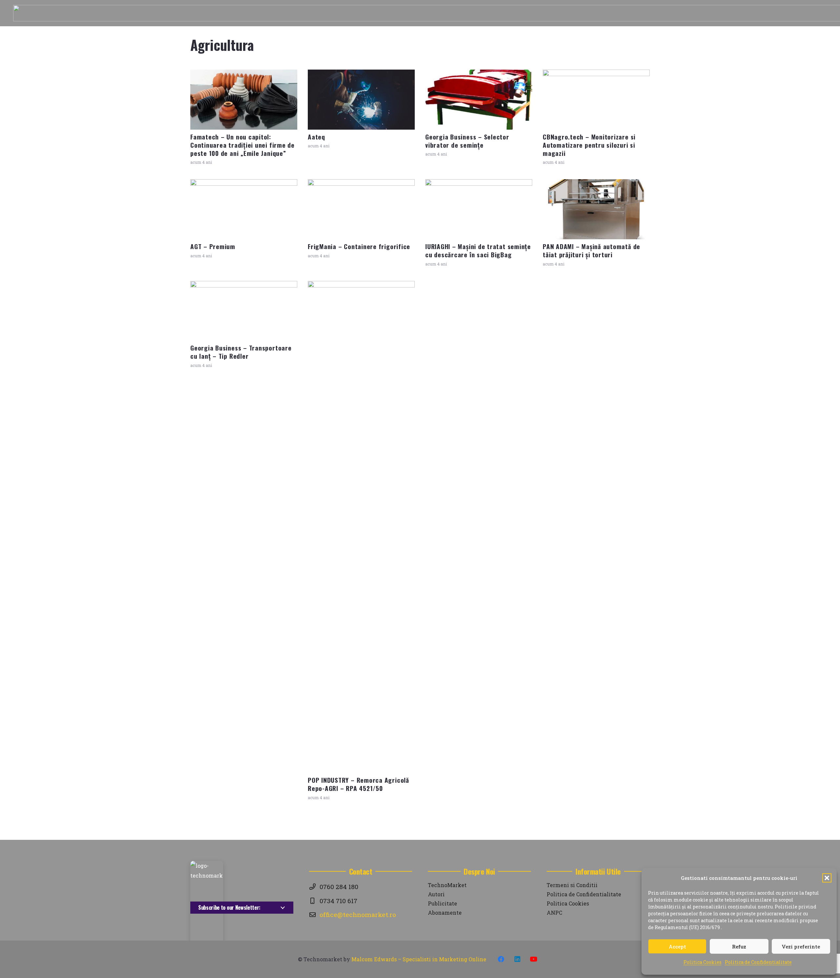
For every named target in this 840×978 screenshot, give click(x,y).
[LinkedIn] (517, 959)
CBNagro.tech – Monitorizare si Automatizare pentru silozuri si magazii (589, 145)
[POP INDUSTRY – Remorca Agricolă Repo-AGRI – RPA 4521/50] (361, 527)
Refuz (739, 946)
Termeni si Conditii (572, 885)
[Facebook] (501, 959)
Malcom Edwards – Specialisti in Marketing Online (418, 959)
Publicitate (442, 903)
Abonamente (445, 912)
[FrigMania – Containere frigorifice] (361, 209)
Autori (436, 894)
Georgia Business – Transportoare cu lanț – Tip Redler (241, 352)
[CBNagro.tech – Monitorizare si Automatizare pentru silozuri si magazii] (596, 100)
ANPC (554, 912)
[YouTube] (534, 959)
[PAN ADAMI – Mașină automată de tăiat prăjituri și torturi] (596, 209)
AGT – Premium (212, 246)
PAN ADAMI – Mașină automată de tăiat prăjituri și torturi (591, 250)
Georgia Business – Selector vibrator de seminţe (467, 141)
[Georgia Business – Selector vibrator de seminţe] (478, 100)
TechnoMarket (447, 885)
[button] (827, 878)
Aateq (316, 136)
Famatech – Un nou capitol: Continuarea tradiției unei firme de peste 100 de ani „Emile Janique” (242, 145)
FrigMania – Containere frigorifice (359, 246)
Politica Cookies (702, 962)
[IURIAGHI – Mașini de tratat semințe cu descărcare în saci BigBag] (478, 209)
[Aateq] (361, 100)
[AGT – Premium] (243, 209)
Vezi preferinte (801, 946)
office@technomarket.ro (358, 914)
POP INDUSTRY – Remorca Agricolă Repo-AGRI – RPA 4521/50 (358, 784)
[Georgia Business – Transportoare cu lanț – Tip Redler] (243, 311)
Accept (677, 946)
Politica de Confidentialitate (758, 962)
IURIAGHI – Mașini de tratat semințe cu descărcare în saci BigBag (478, 250)
